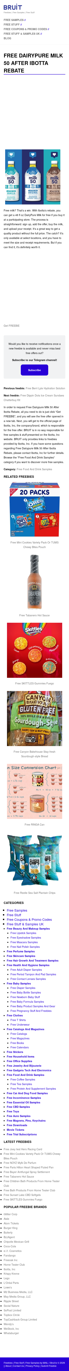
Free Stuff (12, 24)
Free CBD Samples (18, 1107)
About (8, 1365)
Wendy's (9, 1324)
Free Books (17, 1043)
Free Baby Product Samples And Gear (32, 1006)
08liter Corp (10, 1214)
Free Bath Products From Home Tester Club (29, 1190)
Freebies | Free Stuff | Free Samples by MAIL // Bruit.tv (30, 1362)
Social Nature (11, 1305)
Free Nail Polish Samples (25, 947)
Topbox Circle (12, 1315)
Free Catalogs (18, 1033)
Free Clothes (15, 1015)
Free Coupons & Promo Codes (25, 29)
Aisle (6, 1219)
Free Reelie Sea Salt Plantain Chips (34, 893)
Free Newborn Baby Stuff (25, 997)
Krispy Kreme (11, 1273)
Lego (7, 1278)
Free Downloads (17, 1125)
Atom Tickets (11, 1223)
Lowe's (8, 1287)
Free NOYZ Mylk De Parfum (20, 1163)
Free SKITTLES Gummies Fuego (34, 683)
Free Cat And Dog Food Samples (27, 1093)
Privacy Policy (33, 1365)
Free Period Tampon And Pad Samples (33, 974)
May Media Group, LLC (17, 1296)
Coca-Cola (10, 1246)
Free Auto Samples (19, 1116)
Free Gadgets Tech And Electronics (29, 1070)
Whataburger (11, 1333)
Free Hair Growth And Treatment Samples (33, 960)
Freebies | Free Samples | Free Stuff (19, 12)
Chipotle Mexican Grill (16, 1241)
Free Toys (13, 1111)
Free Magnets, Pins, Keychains (26, 1120)
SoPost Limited (12, 1310)
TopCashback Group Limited (20, 1319)
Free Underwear (20, 1024)
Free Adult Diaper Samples (26, 969)
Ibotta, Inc (9, 1269)
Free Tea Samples (21, 1084)
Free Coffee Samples (22, 1079)
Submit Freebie (48, 1365)
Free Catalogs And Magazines (25, 1029)
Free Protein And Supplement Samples (33, 1088)
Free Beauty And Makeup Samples (28, 928)
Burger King (10, 1228)
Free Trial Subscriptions (22, 1134)
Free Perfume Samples (21, 951)
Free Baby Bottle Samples (25, 992)
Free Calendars (19, 1047)
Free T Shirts (18, 1020)
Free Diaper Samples (22, 988)
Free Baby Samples (19, 983)
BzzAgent (9, 1237)
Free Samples (14, 20)
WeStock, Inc (11, 1328)
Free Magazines (19, 1038)
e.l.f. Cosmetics (13, 1251)
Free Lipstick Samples (23, 933)
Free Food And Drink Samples (34, 469)
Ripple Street (11, 1301)
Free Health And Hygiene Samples (28, 965)
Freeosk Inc (10, 1260)
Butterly (8, 1232)
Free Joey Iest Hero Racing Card (23, 1149)
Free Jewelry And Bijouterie (24, 1065)
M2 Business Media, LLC (18, 1292)
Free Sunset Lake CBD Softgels (22, 1195)
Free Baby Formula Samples (27, 1001)
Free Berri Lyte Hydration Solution (45, 388)
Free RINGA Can (35, 824)
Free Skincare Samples (21, 956)
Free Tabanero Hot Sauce (34, 615)
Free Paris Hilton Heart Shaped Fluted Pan (29, 1167)
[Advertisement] (34, 112)
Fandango (10, 1255)
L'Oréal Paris (11, 1283)
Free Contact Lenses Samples (28, 979)
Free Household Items (20, 1056)
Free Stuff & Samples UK (22, 33)
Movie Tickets (15, 1129)
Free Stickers (15, 1052)
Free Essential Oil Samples (23, 1102)
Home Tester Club (14, 1264)
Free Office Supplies (19, 1061)
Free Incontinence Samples (24, 1098)
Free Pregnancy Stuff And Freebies (31, 1011)
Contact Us (18, 1365)
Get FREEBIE (12, 325)
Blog (7, 38)
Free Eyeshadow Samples (25, 937)
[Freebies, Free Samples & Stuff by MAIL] (13, 9)
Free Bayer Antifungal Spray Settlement (27, 1172)
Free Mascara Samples (24, 942)
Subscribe (34, 370)
